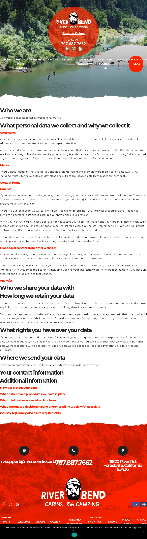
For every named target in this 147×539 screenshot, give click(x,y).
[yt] (80, 49)
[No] (143, 531)
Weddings (37, 59)
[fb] (67, 49)
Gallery (67, 59)
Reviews (121, 59)
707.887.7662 (73, 44)
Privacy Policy (136, 61)
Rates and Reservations (85, 61)
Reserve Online (73, 33)
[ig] (74, 49)
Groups (53, 59)
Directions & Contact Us (105, 63)
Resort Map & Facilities (21, 63)
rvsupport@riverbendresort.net (31, 461)
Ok (74, 535)
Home (7, 59)
